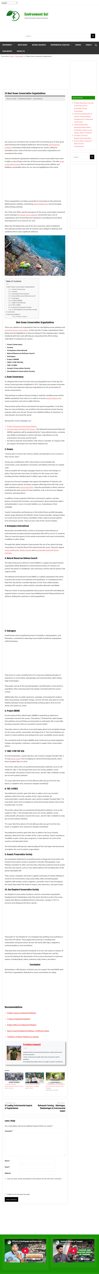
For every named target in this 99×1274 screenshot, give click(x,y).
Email (7, 1167)
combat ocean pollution (28, 215)
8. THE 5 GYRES (16, 305)
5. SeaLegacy (15, 298)
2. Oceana (14, 291)
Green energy (22, 45)
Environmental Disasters (60, 45)
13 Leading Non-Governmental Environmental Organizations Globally (55, 1086)
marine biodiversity (40, 204)
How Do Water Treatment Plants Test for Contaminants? (83, 143)
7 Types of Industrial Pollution (18, 1019)
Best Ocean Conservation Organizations (21, 287)
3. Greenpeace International (20, 294)
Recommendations (13, 314)
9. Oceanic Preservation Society (21, 307)
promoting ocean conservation (16, 330)
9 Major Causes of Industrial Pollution (21, 1013)
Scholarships (7, 51)
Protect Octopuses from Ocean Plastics (22, 426)
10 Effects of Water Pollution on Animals (23, 1037)
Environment (7, 45)
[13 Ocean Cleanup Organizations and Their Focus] (14, 1077)
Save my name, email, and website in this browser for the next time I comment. (34, 1179)
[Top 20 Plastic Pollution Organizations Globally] (34, 1077)
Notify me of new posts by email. (18, 1194)
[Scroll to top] (95, 1270)
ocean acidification (12, 550)
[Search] (93, 36)
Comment (9, 1131)
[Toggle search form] (96, 45)
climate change (25, 550)
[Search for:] (58, 36)
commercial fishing (26, 487)
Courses (78, 45)
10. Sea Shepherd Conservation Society (24, 309)
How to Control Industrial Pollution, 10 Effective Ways (28, 1031)
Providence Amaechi (24, 98)
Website (8, 1173)
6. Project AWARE (16, 300)
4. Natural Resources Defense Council (23, 296)
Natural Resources (39, 45)
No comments (38, 98)
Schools (89, 45)
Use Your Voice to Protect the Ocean (21, 429)
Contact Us (21, 51)
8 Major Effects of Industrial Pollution (21, 1025)
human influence (52, 398)
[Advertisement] (60, 28)
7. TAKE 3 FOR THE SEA (18, 303)
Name (7, 1161)
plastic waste (16, 759)
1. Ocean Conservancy (18, 289)
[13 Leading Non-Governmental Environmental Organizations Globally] (55, 1077)
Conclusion (11, 312)
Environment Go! (36, 14)
